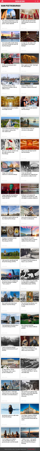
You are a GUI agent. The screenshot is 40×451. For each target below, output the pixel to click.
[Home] (2, 1)
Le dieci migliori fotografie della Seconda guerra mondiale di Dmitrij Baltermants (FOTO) (29, 282)
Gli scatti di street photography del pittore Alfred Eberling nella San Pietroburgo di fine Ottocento (29, 394)
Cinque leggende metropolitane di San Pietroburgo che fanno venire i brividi (10, 197)
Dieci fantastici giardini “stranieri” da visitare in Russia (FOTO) (29, 327)
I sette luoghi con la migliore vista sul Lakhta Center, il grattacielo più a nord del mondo (10, 440)
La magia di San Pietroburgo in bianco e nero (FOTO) (29, 261)
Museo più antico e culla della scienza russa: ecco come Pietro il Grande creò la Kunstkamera (10, 393)
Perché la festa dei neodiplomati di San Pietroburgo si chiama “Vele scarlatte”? (10, 282)
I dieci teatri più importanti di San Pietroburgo (28, 151)
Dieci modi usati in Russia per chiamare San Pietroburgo (9, 304)
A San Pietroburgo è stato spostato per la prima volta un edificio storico (9, 87)
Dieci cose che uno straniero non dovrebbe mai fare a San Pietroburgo (10, 152)
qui (18, 449)
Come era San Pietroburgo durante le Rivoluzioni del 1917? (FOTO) (10, 349)
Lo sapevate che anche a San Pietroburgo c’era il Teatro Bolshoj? (28, 44)
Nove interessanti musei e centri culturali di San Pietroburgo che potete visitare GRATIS (10, 22)
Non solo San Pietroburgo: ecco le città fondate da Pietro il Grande (29, 305)
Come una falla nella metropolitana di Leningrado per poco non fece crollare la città (29, 174)
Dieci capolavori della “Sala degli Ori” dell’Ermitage (29, 66)
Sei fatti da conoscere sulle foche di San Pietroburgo (10, 416)
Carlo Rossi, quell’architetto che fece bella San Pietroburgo (10, 218)
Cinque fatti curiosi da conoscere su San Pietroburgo (9, 173)
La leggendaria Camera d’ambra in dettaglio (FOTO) (10, 108)
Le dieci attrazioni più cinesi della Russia (9, 66)
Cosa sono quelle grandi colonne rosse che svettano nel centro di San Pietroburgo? (10, 44)
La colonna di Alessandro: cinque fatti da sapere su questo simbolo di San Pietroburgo (29, 239)
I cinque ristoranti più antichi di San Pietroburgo (29, 108)
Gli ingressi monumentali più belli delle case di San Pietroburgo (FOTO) (9, 239)
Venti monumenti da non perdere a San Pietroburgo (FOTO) (10, 326)
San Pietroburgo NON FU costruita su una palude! (27, 129)
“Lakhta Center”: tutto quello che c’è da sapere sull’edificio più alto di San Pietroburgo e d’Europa (28, 441)
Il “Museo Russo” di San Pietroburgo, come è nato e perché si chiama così (9, 371)
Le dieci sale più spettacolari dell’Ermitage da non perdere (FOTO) (28, 22)
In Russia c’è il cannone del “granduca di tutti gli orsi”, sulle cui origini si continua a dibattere (29, 197)
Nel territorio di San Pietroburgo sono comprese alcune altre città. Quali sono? (10, 130)
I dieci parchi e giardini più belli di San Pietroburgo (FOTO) (10, 261)
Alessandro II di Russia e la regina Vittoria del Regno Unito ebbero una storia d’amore (29, 349)
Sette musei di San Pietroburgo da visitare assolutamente (29, 218)
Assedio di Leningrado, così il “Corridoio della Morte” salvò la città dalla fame (29, 371)
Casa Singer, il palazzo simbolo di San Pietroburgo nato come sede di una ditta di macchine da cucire (29, 417)
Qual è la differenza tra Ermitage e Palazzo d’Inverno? (29, 86)
